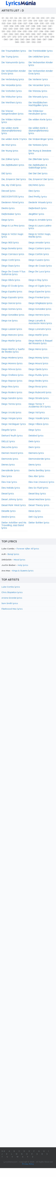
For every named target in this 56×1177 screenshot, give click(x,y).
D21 (46, 21)
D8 (33, 18)
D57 (35, 31)
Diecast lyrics (8, 191)
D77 (41, 37)
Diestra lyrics (8, 517)
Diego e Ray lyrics (38, 280)
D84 (28, 39)
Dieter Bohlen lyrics (39, 523)
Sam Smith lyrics (9, 603)
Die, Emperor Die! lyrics (13, 179)
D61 (5, 34)
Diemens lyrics (36, 453)
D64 (22, 34)
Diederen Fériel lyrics (12, 203)
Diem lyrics (34, 447)
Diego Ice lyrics (9, 321)
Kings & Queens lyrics (22, 571)
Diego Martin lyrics (11, 341)
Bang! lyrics (13, 554)
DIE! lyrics (6, 174)
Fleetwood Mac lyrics (12, 609)
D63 (16, 34)
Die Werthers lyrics (11, 103)
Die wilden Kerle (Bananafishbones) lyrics (11, 131)
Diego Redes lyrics (38, 381)
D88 (50, 39)
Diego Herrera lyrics (39, 315)
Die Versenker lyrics (39, 85)
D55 (25, 31)
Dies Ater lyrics (36, 476)
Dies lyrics (6, 476)
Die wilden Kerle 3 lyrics (14, 139)
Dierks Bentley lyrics (39, 471)
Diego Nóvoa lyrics (11, 369)
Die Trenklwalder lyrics (41, 51)
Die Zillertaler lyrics (39, 159)
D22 (51, 21)
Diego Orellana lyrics (12, 375)
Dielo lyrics (34, 442)
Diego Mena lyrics (38, 349)
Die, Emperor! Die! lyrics (41, 179)
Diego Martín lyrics (38, 335)
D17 (25, 21)
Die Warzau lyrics (38, 91)
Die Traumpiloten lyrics (13, 51)
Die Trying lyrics (9, 57)
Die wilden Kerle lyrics (40, 120)
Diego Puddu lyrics (38, 375)
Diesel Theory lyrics (39, 505)
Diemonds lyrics (9, 459)
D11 (47, 18)
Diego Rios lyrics (10, 387)
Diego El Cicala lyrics (12, 286)
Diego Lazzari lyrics (11, 329)
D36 (22, 26)
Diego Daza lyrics (10, 266)
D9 (38, 18)
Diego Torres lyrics (11, 404)
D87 (44, 39)
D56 (30, 31)
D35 (17, 26)
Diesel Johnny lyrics (11, 500)
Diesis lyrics (34, 511)
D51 (3, 31)
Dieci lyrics (34, 191)
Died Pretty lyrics (38, 197)
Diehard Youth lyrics (12, 436)
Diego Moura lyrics (38, 364)
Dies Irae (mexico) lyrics (41, 482)
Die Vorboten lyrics (11, 91)
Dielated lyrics (36, 436)
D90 (23, 42)
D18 (30, 21)
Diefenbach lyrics (38, 208)
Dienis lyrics (35, 465)
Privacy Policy (28, 1164)
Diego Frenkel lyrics (39, 298)
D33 (6, 26)
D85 (33, 39)
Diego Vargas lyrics (11, 418)
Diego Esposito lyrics (12, 298)
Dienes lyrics (8, 465)
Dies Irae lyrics (9, 482)
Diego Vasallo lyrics (39, 418)
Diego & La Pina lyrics (12, 226)
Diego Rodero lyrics (11, 392)
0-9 (3, 1151)
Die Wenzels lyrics (38, 97)
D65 (28, 34)
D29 (36, 23)
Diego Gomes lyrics (11, 309)
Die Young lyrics (9, 151)
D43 (10, 29)
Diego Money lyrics (39, 358)
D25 (14, 23)
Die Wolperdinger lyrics (41, 139)
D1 (3, 18)
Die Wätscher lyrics (11, 97)
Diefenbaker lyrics (11, 214)
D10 (43, 18)
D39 (39, 26)
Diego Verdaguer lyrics (13, 424)
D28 (31, 23)
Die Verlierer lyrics (38, 79)
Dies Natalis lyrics (10, 488)
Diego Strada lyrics (39, 398)
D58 (41, 31)
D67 (39, 34)
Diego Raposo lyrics (11, 381)
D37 (28, 26)
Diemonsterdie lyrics (39, 459)
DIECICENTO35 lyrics (12, 197)
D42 (5, 29)
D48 (38, 29)
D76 (36, 37)
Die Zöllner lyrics (10, 159)
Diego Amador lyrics (39, 243)
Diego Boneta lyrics (11, 248)
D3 (11, 18)
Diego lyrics (7, 220)
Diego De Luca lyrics (39, 272)
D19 (35, 21)
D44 (16, 29)
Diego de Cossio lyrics (40, 266)
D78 (47, 37)
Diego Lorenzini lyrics (40, 329)
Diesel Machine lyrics (39, 500)
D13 (4, 21)
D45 (21, 29)
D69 (50, 34)
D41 (50, 26)
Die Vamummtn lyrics (12, 63)
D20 (41, 21)
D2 (7, 18)
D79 (52, 37)
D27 (25, 23)
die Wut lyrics (8, 145)
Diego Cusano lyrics (39, 260)
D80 (6, 39)
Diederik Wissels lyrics (40, 203)
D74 (25, 37)
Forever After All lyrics (28, 549)
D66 (33, 34)
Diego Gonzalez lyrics (40, 309)
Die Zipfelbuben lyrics (12, 165)
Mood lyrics (19, 560)
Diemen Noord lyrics (12, 453)
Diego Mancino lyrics (12, 335)
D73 (20, 37)
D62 (11, 34)
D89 (17, 42)
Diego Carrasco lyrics (12, 254)
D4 (15, 18)
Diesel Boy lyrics (37, 494)
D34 (11, 26)
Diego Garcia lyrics (11, 303)
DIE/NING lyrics (37, 185)
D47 (33, 29)
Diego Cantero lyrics (39, 248)
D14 (9, 21)
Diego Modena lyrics (12, 358)
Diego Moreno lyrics (11, 364)
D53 (14, 31)
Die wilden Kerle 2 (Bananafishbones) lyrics (39, 131)
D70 (4, 37)
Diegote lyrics (8, 430)
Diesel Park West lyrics (13, 505)
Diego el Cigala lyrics (39, 286)
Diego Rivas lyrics (38, 387)
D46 (27, 29)
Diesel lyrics (7, 494)
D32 (52, 23)
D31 (47, 23)
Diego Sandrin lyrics (11, 398)
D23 (3, 23)
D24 (9, 23)
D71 (9, 37)
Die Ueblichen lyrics (39, 57)
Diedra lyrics (7, 208)
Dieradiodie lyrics (10, 471)
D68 (44, 34)
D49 (44, 29)
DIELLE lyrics (8, 442)
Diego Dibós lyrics (10, 280)
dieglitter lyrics (36, 214)
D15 (14, 21)
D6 (24, 18)
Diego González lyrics (12, 315)
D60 (52, 31)
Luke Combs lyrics (10, 587)
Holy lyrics (23, 565)
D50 (50, 29)
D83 (22, 39)
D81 (11, 39)
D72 (14, 37)
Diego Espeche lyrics (39, 292)
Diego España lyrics (11, 292)
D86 (39, 39)
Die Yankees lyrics (38, 145)
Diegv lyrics (35, 430)
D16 (20, 21)
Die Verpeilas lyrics (11, 85)
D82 (17, 39)
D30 (42, 23)
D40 (44, 26)
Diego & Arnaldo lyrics (40, 220)
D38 (33, 26)
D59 (47, 31)
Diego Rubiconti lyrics (40, 392)
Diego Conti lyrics (10, 260)
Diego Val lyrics (37, 413)
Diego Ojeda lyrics (38, 369)
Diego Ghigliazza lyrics (40, 303)
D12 (52, 18)
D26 (20, 23)
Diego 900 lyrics (10, 243)
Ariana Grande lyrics (11, 598)
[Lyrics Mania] (28, 3)
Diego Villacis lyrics (38, 424)
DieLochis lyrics (9, 447)
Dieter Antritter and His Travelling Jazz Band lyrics (13, 525)
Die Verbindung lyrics (12, 79)
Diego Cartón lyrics (39, 254)
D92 (33, 42)
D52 (8, 31)
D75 (30, 37)
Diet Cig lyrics (36, 517)
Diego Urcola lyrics (11, 413)
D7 (29, 18)
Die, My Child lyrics (11, 185)
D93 (39, 42)
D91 (28, 42)
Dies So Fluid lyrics (38, 488)
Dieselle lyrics (8, 511)
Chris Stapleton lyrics (12, 592)
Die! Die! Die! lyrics (38, 174)
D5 (20, 18)
